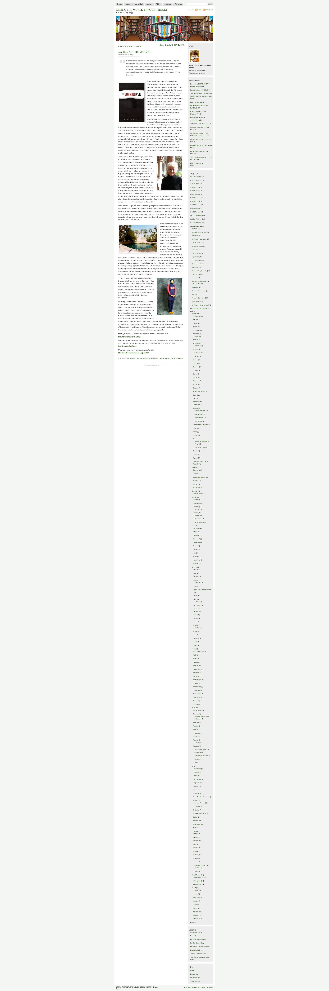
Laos (194, 635)
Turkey (195, 855)
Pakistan (196, 714)
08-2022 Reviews (195, 176)
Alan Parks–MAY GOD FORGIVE (200, 123)
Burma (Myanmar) (199, 391)
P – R (193, 708)
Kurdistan (197, 582)
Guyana (195, 549)
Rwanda (195, 763)
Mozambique (197, 679)
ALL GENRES (194, 226)
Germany (196, 528)
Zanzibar (196, 915)
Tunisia (195, 851)
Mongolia (196, 672)
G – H (193, 526)
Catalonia (197, 806)
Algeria (195, 323)
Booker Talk (194, 936)
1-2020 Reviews (195, 183)
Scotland (196, 772)
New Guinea (197, 690)
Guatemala (196, 542)
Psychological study (198, 298)
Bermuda (196, 367)
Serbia (195, 775)
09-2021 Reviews (195, 180)
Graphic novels (196, 264)
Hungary (196, 563)
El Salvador (196, 487)
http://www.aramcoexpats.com (129, 337)
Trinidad (195, 847)
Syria (194, 827)
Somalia (195, 790)
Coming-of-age (196, 246)
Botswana (196, 381)
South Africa (197, 793)
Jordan (195, 618)
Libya (195, 645)
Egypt (195, 484)
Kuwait (195, 631)
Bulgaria (195, 388)
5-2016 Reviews (195, 198)
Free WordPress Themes (192, 987)
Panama (195, 726)
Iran (194, 580)
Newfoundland (199, 417)
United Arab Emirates (199, 865)
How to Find (138, 4)
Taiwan (195, 833)
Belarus (195, 360)
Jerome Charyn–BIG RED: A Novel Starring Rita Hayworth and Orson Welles (201, 96)
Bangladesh (196, 353)
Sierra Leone (197, 779)
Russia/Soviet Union (199, 749)
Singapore (196, 783)
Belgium (195, 363)
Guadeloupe (198, 519)
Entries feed (194, 974)
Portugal (195, 740)
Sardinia (197, 602)
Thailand (195, 840)
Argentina (196, 333)
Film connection (197, 260)
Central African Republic (200, 424)
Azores (197, 742)
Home (119, 4)
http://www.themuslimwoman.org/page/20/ (133, 353)
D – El (193, 467)
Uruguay (196, 890)
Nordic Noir (196, 284)
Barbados (196, 356)
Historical (195, 267)
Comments (209, 10)
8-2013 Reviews (195, 208)
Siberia (197, 759)
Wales (195, 904)
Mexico (195, 665)
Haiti (194, 553)
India (194, 573)
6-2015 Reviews (195, 201)
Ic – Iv (194, 567)
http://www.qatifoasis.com (127, 346)
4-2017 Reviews (195, 194)
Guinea (195, 546)
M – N (193, 649)
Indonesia (196, 576)
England (194, 491)
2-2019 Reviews (195, 187)
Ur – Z (194, 888)
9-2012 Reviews (195, 212)
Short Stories (196, 301)
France (195, 513)
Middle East (196, 669)
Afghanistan (196, 316)
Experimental (196, 253)
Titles (158, 4)
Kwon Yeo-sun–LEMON (197, 102)
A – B (193, 313)
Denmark (196, 470)
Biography (195, 235)
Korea (195, 625)
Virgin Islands (197, 884)
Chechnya (198, 752)
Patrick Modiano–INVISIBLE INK (200, 90)
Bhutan (195, 370)
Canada (195, 408)
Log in (192, 970)
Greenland (196, 539)
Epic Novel (195, 249)
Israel (195, 595)
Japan (195, 615)
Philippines (196, 733)
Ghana (195, 532)
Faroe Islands (197, 503)
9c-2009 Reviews (195, 222)
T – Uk (194, 831)
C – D (193, 398)
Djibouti (195, 473)
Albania (195, 319)
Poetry (194, 294)
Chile (194, 428)
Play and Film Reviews (199, 291)
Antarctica (196, 330)
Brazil (195, 384)
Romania (196, 746)
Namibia (195, 683)
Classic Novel (196, 242)
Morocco (196, 676)
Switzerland (196, 824)
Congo (195, 439)
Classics (167, 4)
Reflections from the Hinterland (199, 946)
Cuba (195, 454)
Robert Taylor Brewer (197, 950)
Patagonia (198, 336)
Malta (195, 658)
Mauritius (196, 662)
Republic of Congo (200, 447)
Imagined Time (196, 274)
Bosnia (195, 377)
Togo (194, 844)
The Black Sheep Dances (198, 953)
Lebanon (196, 638)
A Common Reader (196, 932)
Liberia (195, 642)
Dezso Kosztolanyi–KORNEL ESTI (172, 45)
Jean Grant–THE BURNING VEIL (134, 51)
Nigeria (195, 701)
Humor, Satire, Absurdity (199, 271)
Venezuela (196, 897)
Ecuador (195, 480)
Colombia (196, 435)
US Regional (197, 881)
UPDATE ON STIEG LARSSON (130, 47)
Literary (194, 278)
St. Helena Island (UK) (200, 813)
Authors (149, 4)
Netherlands (197, 686)
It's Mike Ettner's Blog (197, 943)
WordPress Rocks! (207, 987)
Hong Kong (196, 560)
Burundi (195, 395)
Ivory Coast (196, 605)
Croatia (195, 451)
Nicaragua (196, 697)
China (195, 432)
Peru (194, 729)
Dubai (196, 871)
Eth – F (194, 497)
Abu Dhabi (198, 868)
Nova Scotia (198, 421)
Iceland (195, 569)
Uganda (195, 858)
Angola (195, 326)
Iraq (194, 586)
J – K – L (194, 609)
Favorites (178, 4)
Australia (196, 343)
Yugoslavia (196, 911)
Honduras (196, 556)
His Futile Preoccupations (198, 939)
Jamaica (195, 611)
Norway (195, 704)
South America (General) (201, 797)
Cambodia (196, 401)
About (128, 4)
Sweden (195, 820)
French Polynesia (198, 522)
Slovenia (195, 786)
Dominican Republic (199, 477)
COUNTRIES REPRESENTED (199, 308)
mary (131, 54)
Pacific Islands (197, 710)
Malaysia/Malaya (198, 651)
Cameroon (196, 404)
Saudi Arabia (163, 358)
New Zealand (197, 694)
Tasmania (198, 346)
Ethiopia (195, 499)
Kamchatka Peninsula (201, 755)
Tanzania (196, 837)
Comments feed (195, 977)
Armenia (195, 339)
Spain (195, 800)
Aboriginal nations (200, 410)
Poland (195, 736)
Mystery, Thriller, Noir (198, 281)
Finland (195, 507)
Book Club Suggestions (143, 358)
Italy (194, 599)
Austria (195, 349)
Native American (198, 877)
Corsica (197, 515)
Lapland (197, 509)
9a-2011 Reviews (129, 358)
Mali (194, 655)
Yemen (195, 908)
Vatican (195, 894)
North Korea (198, 628)
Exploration (154, 358)
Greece (195, 535)
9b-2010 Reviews (195, 219)
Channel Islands (198, 493)
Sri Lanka (196, 810)
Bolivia (195, 374)
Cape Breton (198, 414)
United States (196, 875)
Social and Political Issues (175, 358)
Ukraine (195, 862)
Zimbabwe (196, 918)
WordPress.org (195, 981)
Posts (199, 10)
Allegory (194, 228)
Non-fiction (195, 287)
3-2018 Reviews (195, 191)
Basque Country (200, 803)
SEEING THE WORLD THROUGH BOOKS (142, 9)
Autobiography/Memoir (199, 232)
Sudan (195, 817)
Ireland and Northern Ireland (202, 589)
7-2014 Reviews (195, 205)
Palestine (196, 722)
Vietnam (195, 901)
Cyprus (195, 458)
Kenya (195, 622)
